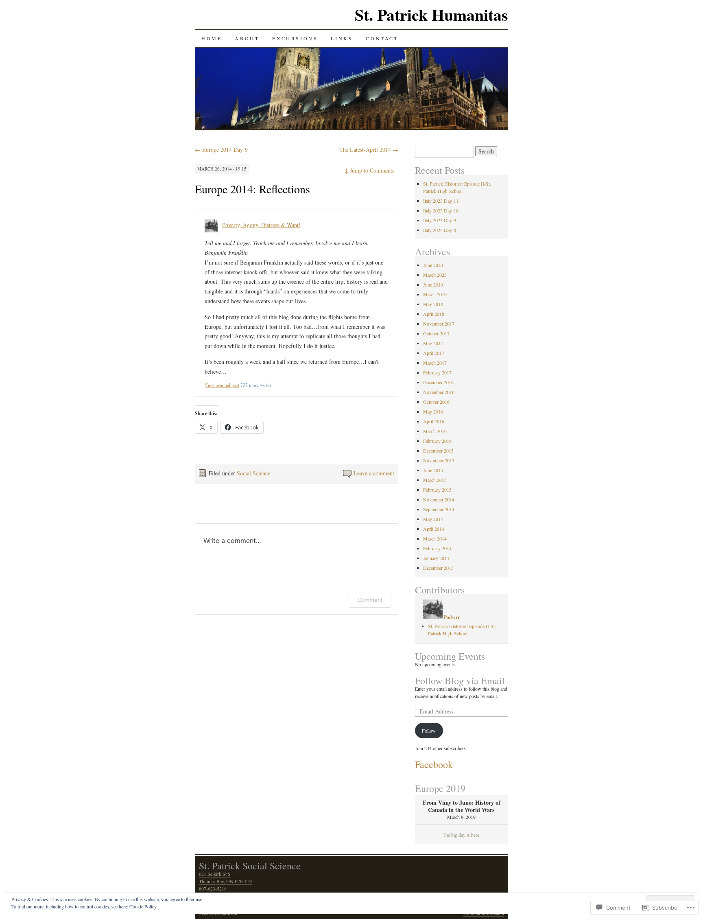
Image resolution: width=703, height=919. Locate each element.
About (247, 38)
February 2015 (437, 489)
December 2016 (438, 382)
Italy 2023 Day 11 (440, 200)
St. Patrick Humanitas (431, 14)
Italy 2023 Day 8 (439, 230)
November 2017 (438, 323)
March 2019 (435, 294)
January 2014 (436, 558)
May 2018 (433, 304)
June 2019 (433, 284)
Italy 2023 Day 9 (439, 220)
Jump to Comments (369, 170)
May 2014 (433, 519)
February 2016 (437, 441)
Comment (370, 599)
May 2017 (433, 343)
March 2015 (435, 480)
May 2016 (433, 411)
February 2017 (437, 372)
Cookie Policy (143, 906)
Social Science (253, 473)
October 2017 (436, 333)
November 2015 (438, 460)
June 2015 (433, 470)
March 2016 (435, 431)
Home (211, 38)
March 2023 (435, 274)
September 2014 (438, 509)
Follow (429, 730)
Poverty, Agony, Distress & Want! (261, 225)
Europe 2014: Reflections (252, 189)
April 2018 (433, 314)
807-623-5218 (213, 888)
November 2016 (438, 392)
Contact (382, 38)
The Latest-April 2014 (368, 149)
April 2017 (433, 353)
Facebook (434, 764)
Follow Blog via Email (460, 680)
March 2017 (435, 362)
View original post (222, 385)
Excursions (295, 38)
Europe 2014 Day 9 (221, 149)
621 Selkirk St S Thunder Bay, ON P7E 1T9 (225, 877)
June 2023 (433, 265)
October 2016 (436, 401)
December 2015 (438, 450)
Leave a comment (374, 473)
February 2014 (437, 548)
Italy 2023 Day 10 (440, 210)
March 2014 (435, 538)
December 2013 (438, 568)
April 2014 (433, 528)
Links (342, 38)
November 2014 (438, 499)
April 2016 (433, 421)
